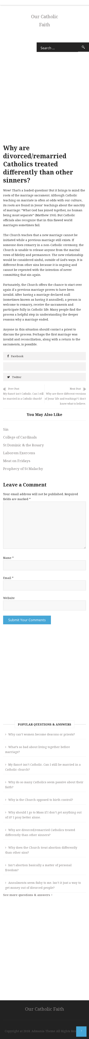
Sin (5, 429)
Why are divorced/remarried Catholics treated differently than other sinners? (40, 832)
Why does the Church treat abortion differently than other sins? (41, 850)
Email (8, 578)
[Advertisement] (44, 673)
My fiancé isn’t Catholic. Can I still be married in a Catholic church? (43, 767)
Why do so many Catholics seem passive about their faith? (44, 784)
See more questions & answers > (28, 895)
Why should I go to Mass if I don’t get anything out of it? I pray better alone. (43, 814)
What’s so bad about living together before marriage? (37, 749)
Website (9, 598)
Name (8, 558)
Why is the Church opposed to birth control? (40, 800)
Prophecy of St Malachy (23, 468)
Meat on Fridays (16, 460)
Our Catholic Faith (44, 1009)
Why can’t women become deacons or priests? (41, 734)
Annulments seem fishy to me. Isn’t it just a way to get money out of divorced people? (43, 885)
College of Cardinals (20, 437)
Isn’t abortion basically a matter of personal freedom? (38, 867)
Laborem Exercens (19, 452)
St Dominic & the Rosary (23, 445)
